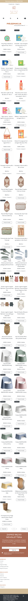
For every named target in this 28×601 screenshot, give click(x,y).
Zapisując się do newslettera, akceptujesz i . (14, 553)
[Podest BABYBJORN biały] (21, 407)
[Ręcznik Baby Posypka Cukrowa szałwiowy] (7, 206)
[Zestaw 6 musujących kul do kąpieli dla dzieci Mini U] (21, 133)
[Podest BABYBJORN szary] (21, 459)
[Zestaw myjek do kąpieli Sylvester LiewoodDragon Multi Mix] (7, 304)
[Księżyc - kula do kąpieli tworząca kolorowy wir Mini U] (7, 60)
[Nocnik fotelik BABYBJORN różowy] (21, 382)
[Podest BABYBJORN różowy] (7, 459)
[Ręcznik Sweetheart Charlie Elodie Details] (7, 329)
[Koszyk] (24, 18)
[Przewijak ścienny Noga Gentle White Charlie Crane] (7, 508)
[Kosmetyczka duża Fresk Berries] (21, 206)
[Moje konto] (17, 18)
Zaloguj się (2, 587)
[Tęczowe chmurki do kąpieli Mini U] (7, 133)
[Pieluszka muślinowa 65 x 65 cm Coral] (7, 158)
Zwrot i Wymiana (3, 577)
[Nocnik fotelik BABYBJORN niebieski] (7, 382)
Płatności (2, 575)
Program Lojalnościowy (4, 579)
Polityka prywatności (4, 566)
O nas (1, 563)
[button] (3, 18)
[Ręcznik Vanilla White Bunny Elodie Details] (21, 329)
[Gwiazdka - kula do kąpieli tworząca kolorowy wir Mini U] (21, 36)
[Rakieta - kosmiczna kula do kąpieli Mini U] (21, 109)
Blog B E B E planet (4, 568)
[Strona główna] (14, 10)
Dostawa (2, 574)
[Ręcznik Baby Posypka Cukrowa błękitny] (7, 181)
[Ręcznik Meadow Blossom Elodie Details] (21, 304)
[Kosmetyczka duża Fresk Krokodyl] (7, 231)
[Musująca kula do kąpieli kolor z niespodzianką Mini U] (21, 60)
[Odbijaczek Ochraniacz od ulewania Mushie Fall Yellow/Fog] (21, 483)
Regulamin (22, 552)
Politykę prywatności (8, 554)
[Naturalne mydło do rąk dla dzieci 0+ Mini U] (7, 85)
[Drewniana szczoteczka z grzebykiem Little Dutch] (21, 231)
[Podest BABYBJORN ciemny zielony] (7, 434)
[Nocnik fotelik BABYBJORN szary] (7, 409)
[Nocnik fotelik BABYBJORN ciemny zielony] (21, 355)
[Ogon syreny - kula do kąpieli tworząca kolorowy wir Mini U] (7, 109)
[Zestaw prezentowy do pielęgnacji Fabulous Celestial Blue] (21, 255)
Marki (1, 581)
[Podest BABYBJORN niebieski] (21, 434)
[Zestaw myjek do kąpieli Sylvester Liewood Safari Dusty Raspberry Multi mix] (21, 279)
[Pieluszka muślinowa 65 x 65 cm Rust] (21, 158)
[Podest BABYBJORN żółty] (7, 483)
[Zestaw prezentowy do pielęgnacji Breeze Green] (7, 255)
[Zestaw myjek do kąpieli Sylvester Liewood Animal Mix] (7, 279)
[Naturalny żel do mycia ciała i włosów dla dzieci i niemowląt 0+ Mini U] (21, 85)
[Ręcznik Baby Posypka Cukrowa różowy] (21, 181)
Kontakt (1, 561)
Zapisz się (14, 550)
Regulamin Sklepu (3, 564)
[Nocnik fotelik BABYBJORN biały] (7, 355)
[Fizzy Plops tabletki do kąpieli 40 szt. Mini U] (7, 36)
